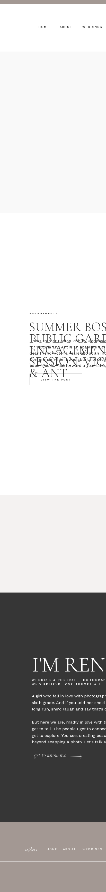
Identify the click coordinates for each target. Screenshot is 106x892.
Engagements (44, 313)
